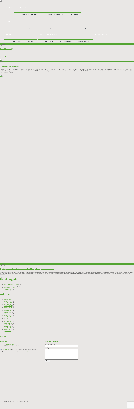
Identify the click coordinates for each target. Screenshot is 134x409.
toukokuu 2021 (8, 309)
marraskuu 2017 (8, 317)
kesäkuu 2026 (7, 299)
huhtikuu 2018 (8, 315)
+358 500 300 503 (9, 344)
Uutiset (9, 34)
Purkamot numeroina (83, 41)
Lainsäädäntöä (74, 14)
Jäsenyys (61, 28)
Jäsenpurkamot (16, 28)
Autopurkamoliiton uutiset (11, 284)
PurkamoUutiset (8, 289)
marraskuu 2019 (8, 310)
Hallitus (125, 28)
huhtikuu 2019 (8, 313)
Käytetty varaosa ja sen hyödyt (29, 14)
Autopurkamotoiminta (48, 34)
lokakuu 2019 (7, 312)
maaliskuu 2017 (8, 321)
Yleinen (6, 290)
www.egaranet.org (28, 351)
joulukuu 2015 (8, 329)
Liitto (8, 21)
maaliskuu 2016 (8, 328)
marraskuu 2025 (8, 304)
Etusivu (9, 7)
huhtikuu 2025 (8, 306)
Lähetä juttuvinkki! (16, 41)
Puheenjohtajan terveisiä (10, 286)
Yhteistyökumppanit (111, 28)
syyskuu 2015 (7, 331)
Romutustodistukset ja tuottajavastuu (53, 14)
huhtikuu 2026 (8, 301)
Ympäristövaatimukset (66, 41)
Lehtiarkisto (31, 41)
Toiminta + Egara (48, 28)
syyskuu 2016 (7, 324)
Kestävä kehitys (49, 41)
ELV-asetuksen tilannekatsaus (9, 66)
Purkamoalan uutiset (9, 287)
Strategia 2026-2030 (31, 28)
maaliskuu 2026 (8, 302)
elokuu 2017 (7, 318)
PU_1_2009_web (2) (6, 49)
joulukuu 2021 (8, 307)
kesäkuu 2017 (7, 320)
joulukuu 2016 (8, 323)
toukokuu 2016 (8, 326)
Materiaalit (73, 28)
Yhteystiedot (86, 28)
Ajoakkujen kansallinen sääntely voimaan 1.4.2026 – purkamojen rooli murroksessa (27, 269)
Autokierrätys (21, 7)
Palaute (98, 28)
